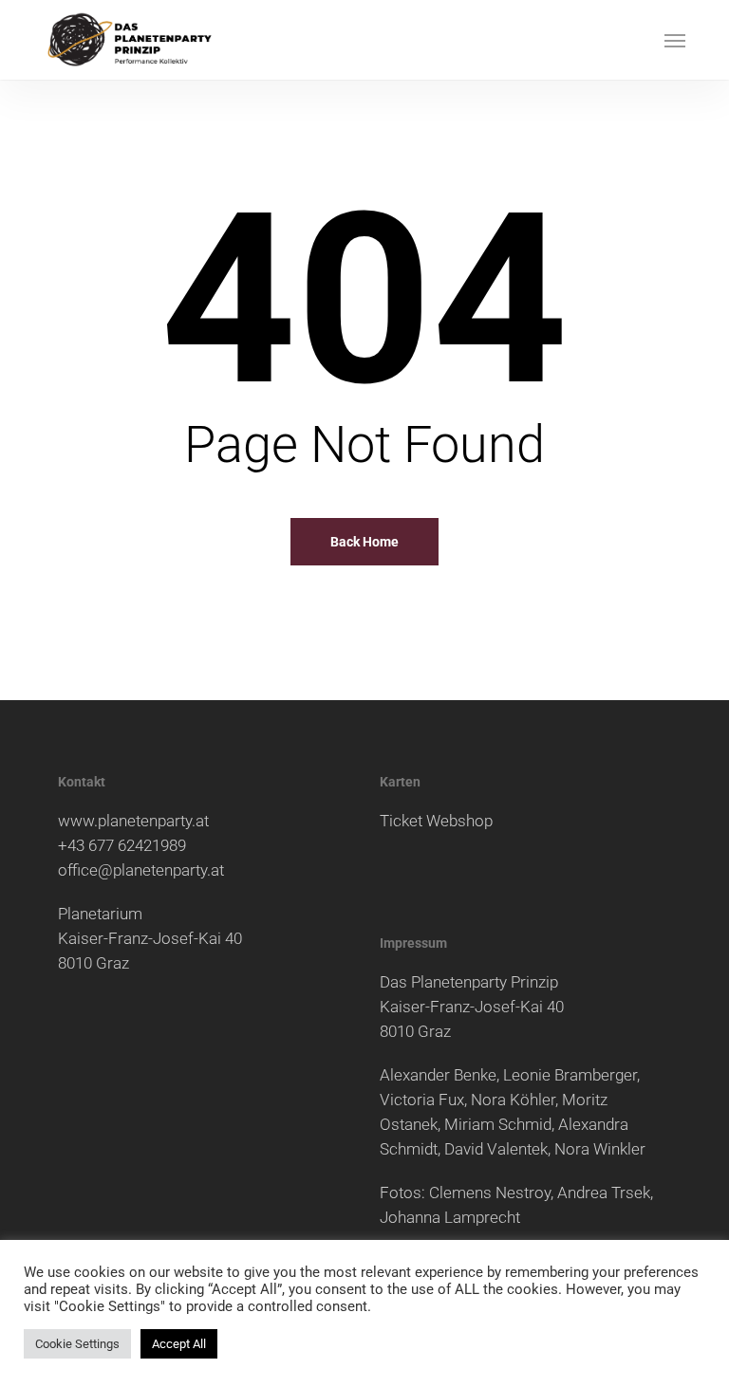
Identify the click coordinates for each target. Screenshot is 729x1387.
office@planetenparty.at (141, 869)
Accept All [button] (179, 1344)
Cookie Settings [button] (77, 1344)
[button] (674, 39)
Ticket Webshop (436, 820)
